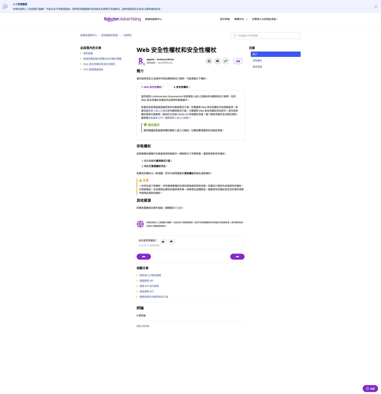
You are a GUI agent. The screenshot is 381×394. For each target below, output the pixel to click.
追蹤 (238, 61)
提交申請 (225, 19)
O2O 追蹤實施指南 (93, 69)
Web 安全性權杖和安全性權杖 (99, 64)
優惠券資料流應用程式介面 (154, 296)
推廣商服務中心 (88, 35)
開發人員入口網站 (157, 110)
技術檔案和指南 (109, 35)
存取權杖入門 (155, 117)
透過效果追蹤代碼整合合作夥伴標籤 (102, 58)
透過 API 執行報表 (149, 286)
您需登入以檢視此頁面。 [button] (265, 19)
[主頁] (122, 19)
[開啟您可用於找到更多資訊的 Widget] (370, 389)
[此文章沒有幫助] (171, 241)
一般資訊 (127, 35)
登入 (141, 326)
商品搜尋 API (147, 291)
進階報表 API (147, 280)
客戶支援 (177, 207)
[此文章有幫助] (163, 241)
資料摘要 (88, 53)
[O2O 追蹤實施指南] (237, 257)
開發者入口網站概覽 (150, 275)
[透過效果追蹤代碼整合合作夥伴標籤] (144, 257)
